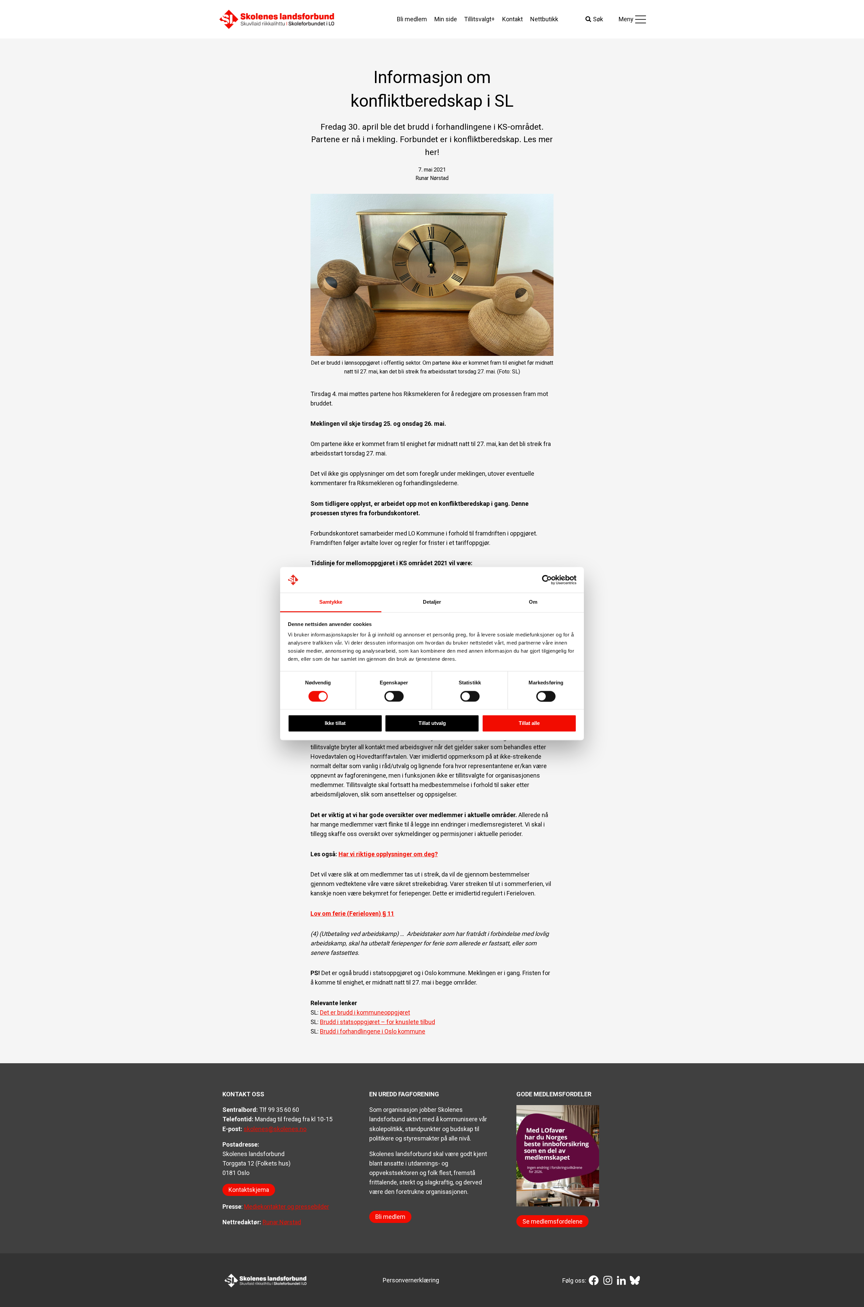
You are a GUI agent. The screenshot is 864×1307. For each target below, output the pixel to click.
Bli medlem (412, 19)
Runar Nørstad (282, 1222)
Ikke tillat (335, 723)
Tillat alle (529, 723)
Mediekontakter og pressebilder (286, 1206)
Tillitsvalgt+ (479, 19)
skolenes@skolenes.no (275, 1128)
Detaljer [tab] (432, 602)
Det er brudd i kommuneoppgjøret (365, 1012)
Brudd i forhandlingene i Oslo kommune (372, 1031)
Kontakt (512, 19)
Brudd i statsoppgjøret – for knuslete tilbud (377, 1021)
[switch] (394, 696)
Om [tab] (533, 602)
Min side (445, 19)
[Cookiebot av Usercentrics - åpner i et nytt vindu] (546, 580)
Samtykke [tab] (331, 602)
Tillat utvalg (432, 723)
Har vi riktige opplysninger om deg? (388, 854)
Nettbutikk (544, 19)
